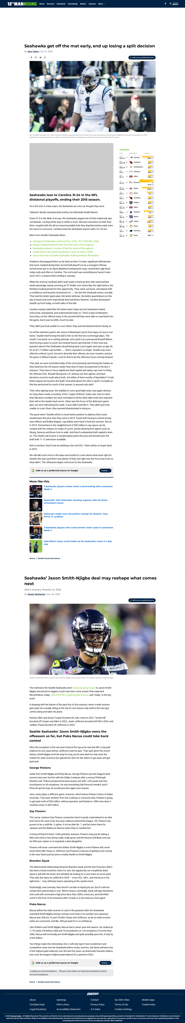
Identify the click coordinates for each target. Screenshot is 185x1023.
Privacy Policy (98, 1004)
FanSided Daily (37, 1004)
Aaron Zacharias (36, 594)
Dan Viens (33, 51)
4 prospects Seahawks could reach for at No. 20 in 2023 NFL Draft (66, 241)
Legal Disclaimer (38, 1009)
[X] (170, 4)
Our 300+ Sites (122, 999)
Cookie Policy (148, 1004)
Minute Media (16, 1016)
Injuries (92, 4)
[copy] (45, 57)
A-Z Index (95, 1009)
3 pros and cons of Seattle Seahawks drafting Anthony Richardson (66, 255)
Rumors (50, 4)
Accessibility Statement (68, 1009)
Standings (73, 4)
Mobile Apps (148, 999)
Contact (95, 999)
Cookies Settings (123, 1009)
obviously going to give (84, 687)
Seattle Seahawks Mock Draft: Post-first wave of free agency (63, 244)
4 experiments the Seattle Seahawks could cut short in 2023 (63, 252)
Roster (83, 4)
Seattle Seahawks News (49, 558)
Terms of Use (121, 1004)
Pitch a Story (63, 1004)
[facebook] (165, 4)
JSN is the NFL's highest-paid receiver (69, 695)
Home (32, 558)
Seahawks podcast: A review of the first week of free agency (63, 248)
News (41, 4)
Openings (61, 999)
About (33, 999)
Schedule (61, 4)
